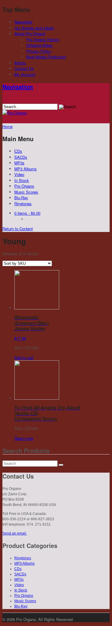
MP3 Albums (25, 169)
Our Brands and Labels (34, 28)
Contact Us (24, 68)
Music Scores (26, 192)
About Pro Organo (29, 33)
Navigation (17, 86)
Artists (20, 63)
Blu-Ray (21, 197)
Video (19, 174)
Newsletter (23, 22)
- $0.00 (27, 213)
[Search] (61, 465)
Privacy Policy (38, 51)
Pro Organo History (42, 39)
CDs (18, 151)
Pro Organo (24, 186)
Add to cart (23, 357)
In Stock (21, 180)
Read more (23, 438)
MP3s (19, 163)
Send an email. (14, 533)
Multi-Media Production (46, 57)
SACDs (20, 157)
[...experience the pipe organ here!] (14, 113)
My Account (24, 74)
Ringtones (23, 203)
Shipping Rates (39, 45)
